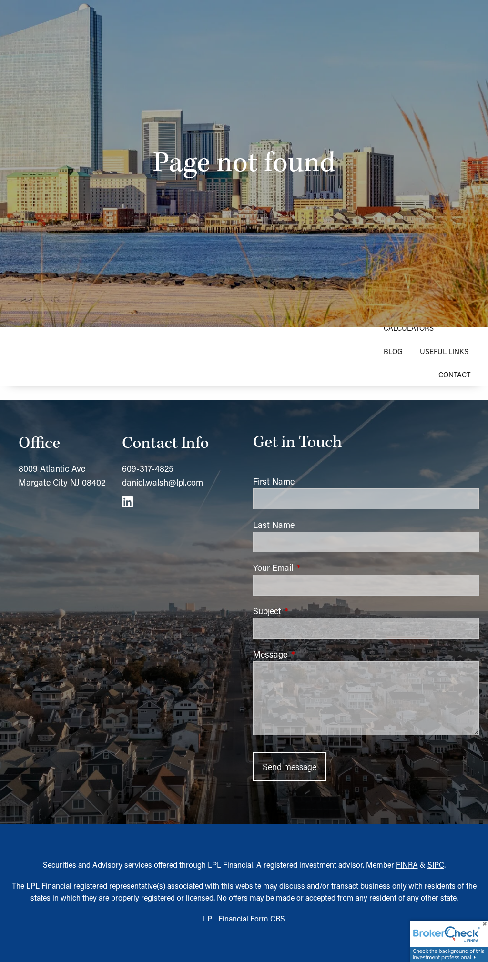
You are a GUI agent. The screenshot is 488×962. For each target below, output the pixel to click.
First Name (274, 481)
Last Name (274, 524)
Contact (454, 374)
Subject (306, 611)
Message (309, 654)
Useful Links (444, 351)
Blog (393, 351)
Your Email (312, 567)
